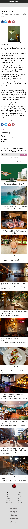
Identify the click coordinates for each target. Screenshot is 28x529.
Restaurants (6, 5)
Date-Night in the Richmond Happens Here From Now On (13, 371)
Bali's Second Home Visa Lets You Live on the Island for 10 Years (14, 207)
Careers (20, 496)
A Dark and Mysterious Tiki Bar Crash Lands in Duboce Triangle (14, 312)
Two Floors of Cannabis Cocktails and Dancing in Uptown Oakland (12, 395)
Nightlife (13, 5)
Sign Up (23, 154)
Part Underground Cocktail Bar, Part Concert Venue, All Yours (14, 422)
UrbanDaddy (14, 1)
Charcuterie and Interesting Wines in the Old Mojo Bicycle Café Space (13, 287)
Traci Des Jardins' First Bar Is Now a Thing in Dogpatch (14, 478)
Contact (8, 494)
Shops (23, 5)
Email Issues (9, 500)
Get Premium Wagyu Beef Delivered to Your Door (14, 232)
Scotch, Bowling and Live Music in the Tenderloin (13, 425)
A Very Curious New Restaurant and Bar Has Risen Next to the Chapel (13, 343)
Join (19, 498)
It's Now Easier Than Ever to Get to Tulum (14, 256)
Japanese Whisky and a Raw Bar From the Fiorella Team (13, 368)
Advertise (8, 498)
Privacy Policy (20, 526)
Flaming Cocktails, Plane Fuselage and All (11, 315)
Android (20, 502)
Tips (7, 496)
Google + (14, 522)
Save (9, 21)
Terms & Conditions (13, 526)
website (4, 141)
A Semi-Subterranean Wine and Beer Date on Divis (14, 284)
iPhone (20, 500)
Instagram (14, 512)
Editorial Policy (5, 526)
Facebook (14, 508)
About (19, 494)
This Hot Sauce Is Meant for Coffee (14, 184)
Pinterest (14, 515)
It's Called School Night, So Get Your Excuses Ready (13, 480)
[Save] (13, 21)
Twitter (14, 519)
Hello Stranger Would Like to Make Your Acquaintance (14, 398)
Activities (18, 5)
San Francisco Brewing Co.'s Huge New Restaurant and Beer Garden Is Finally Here (13, 449)
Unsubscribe (9, 502)
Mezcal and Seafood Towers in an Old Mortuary (12, 339)
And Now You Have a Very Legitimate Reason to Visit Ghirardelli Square (14, 452)
